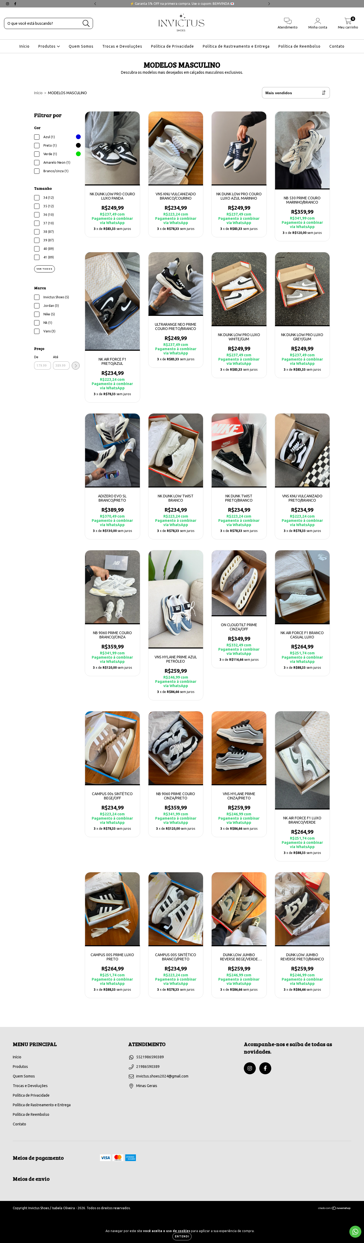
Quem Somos (81, 46)
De (36, 357)
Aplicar (76, 366)
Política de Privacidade (172, 46)
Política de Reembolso (299, 46)
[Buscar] (86, 23)
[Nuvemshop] (334, 1209)
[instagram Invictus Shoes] (8, 4)
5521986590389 (150, 1057)
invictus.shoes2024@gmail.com (162, 1076)
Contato (337, 46)
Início (24, 46)
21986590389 (148, 1066)
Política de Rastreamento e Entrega (236, 46)
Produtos (47, 46)
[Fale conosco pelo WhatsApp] (355, 1232)
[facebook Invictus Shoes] (15, 4)
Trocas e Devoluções (122, 46)
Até (55, 357)
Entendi (182, 1236)
